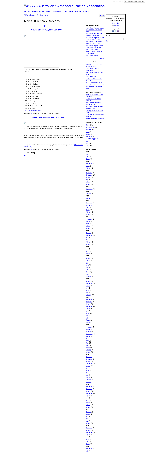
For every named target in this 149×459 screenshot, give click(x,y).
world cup (89, 136)
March (88, 159)
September (89, 189)
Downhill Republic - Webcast (95, 119)
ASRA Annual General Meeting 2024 (92, 69)
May (87, 154)
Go (107, 41)
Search (147, 1)
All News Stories (29, 15)
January (88, 184)
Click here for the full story (32, 110)
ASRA (87, 145)
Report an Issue (109, 456)
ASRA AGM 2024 (91, 76)
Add (103, 15)
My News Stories (42, 15)
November (89, 175)
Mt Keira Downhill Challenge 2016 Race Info (94, 107)
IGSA (87, 143)
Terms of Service (121, 456)
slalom (88, 125)
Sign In (121, 1)
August (88, 198)
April (87, 156)
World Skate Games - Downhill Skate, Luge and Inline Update (94, 51)
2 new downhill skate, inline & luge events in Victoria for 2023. (95, 29)
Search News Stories (45, 26)
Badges (100, 456)
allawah (88, 134)
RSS (25, 156)
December (89, 163)
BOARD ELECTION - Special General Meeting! (95, 65)
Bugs (31, 113)
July (87, 179)
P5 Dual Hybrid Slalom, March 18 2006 (47, 117)
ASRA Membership (92, 55)
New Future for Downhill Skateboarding (93, 103)
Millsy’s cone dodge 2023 (94, 82)
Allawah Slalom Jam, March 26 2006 (46, 30)
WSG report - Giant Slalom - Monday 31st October (94, 34)
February (88, 168)
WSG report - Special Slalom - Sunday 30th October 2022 (95, 38)
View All (102, 59)
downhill (88, 129)
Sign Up (115, 1)
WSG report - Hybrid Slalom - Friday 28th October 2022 (95, 46)
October (88, 177)
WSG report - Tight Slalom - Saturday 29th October (94, 42)
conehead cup (90, 127)
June (87, 166)
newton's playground (92, 139)
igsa (87, 141)
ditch (87, 132)
